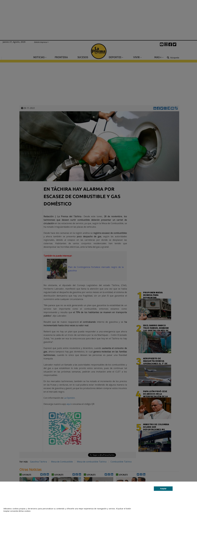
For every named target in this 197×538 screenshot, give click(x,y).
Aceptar (163, 488)
